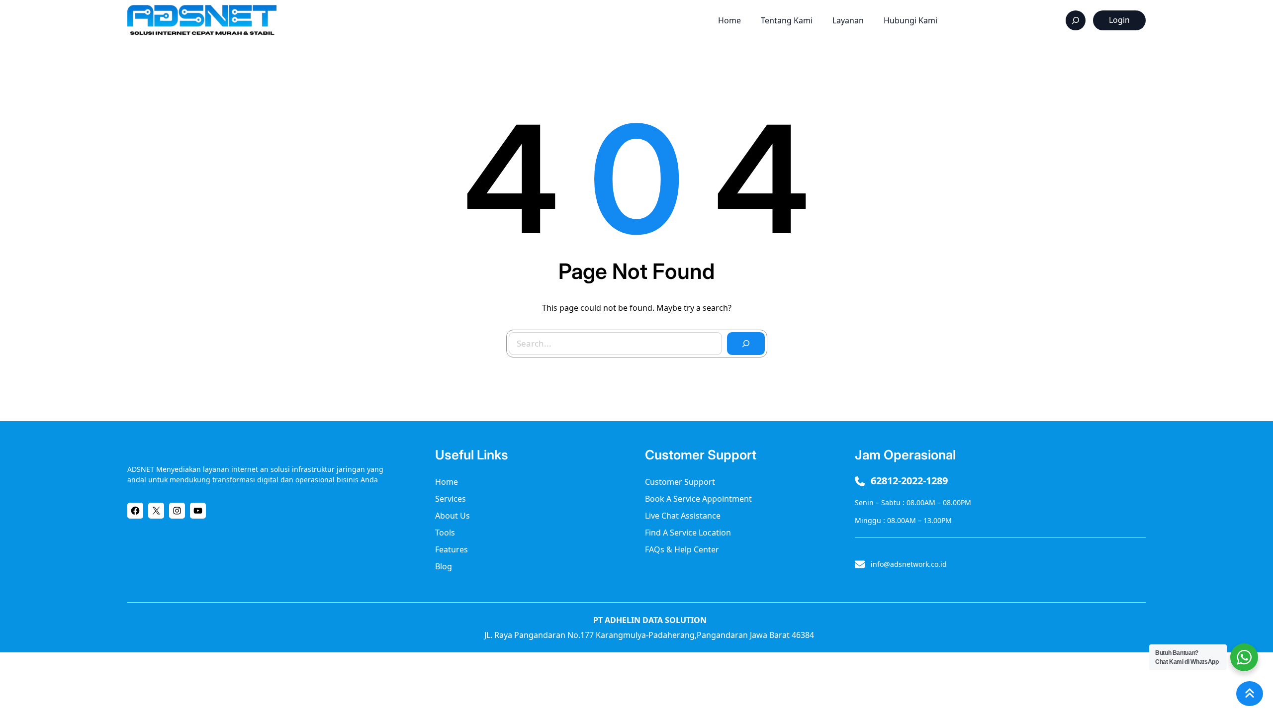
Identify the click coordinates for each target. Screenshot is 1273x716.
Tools (445, 532)
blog (443, 566)
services (450, 498)
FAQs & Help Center (682, 549)
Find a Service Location (688, 532)
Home (446, 481)
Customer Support (680, 481)
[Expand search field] (1076, 20)
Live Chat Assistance (683, 515)
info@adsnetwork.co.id (909, 564)
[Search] (746, 343)
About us (452, 515)
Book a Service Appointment (698, 498)
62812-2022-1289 (909, 480)
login (1119, 19)
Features (451, 549)
